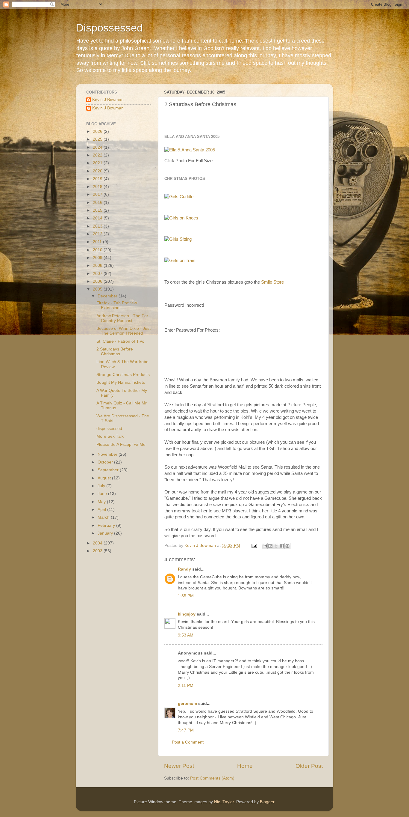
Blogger (267, 802)
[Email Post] (253, 545)
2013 (98, 226)
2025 (98, 139)
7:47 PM (186, 730)
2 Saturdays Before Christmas (114, 351)
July (102, 486)
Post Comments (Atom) (212, 778)
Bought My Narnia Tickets (120, 382)
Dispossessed (109, 28)
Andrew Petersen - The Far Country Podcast (122, 318)
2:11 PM (185, 685)
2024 (98, 147)
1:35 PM (186, 596)
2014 (98, 218)
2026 (98, 131)
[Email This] (265, 546)
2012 (98, 234)
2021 (98, 163)
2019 (98, 179)
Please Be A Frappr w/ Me (121, 444)
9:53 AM (185, 635)
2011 (98, 242)
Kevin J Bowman (108, 99)
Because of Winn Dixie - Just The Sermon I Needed (123, 330)
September (109, 470)
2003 (98, 551)
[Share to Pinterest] (287, 546)
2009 (98, 257)
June (103, 493)
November (108, 454)
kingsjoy (187, 614)
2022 (98, 155)
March (104, 517)
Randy (184, 569)
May (102, 501)
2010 (98, 250)
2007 (98, 273)
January (106, 533)
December (108, 296)
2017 (98, 194)
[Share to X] (276, 546)
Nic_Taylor (224, 802)
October (106, 462)
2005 (98, 289)
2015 (98, 210)
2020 (98, 171)
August (105, 478)
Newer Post (179, 766)
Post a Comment (188, 742)
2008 (98, 265)
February (107, 525)
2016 (98, 202)
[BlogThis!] (270, 546)
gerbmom (187, 703)
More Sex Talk (110, 436)
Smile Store (272, 282)
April (102, 509)
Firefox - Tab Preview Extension (116, 305)
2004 (98, 543)
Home (245, 766)
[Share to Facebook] (282, 546)
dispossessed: (109, 428)
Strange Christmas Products (123, 374)
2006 (98, 281)
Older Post (309, 766)
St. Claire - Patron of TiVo (120, 341)
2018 (98, 186)
